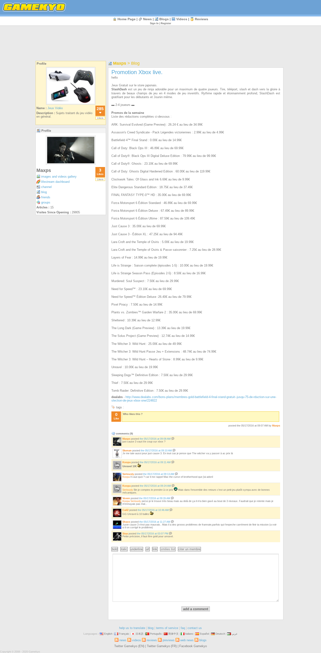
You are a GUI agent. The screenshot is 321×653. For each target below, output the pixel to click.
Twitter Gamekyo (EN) (129, 646)
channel (46, 187)
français (124, 633)
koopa (126, 462)
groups (45, 202)
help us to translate (132, 628)
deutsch (220, 633)
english (108, 633)
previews (169, 640)
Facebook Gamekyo (193, 646)
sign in (154, 23)
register (166, 23)
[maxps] (70, 163)
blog (44, 192)
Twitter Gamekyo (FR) (162, 646)
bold (114, 549)
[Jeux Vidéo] (70, 104)
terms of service (167, 628)
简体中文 (173, 633)
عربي (235, 633)
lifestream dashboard (55, 181)
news (147, 19)
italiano (189, 633)
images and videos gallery (59, 176)
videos (181, 19)
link (155, 549)
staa (125, 533)
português (156, 633)
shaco (126, 521)
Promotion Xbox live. (137, 72)
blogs (164, 19)
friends (45, 197)
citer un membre (189, 549)
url (147, 549)
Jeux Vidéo (55, 108)
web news (187, 640)
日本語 (139, 633)
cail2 (125, 510)
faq (183, 628)
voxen (126, 498)
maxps (43, 170)
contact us (195, 628)
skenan (127, 450)
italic (124, 549)
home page (126, 19)
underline (136, 549)
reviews (201, 19)
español (204, 633)
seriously (128, 474)
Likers (100, 118)
